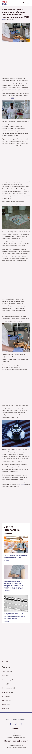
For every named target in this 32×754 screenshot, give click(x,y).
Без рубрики (5, 671)
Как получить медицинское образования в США (15, 556)
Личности (5, 696)
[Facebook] (10, 724)
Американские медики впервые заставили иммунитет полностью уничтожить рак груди (13, 584)
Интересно (7, 590)
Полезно (6, 560)
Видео (4, 676)
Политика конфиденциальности (16, 747)
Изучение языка (7, 688)
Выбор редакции (7, 680)
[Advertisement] (16, 60)
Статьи (16, 733)
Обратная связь (16, 735)
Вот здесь (22, 484)
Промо (4, 708)
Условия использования (16, 745)
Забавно (4, 684)
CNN (12, 98)
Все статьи (5, 661)
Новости (4, 19)
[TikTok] (16, 724)
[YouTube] (21, 724)
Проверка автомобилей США (16, 737)
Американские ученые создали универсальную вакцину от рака (14, 616)
